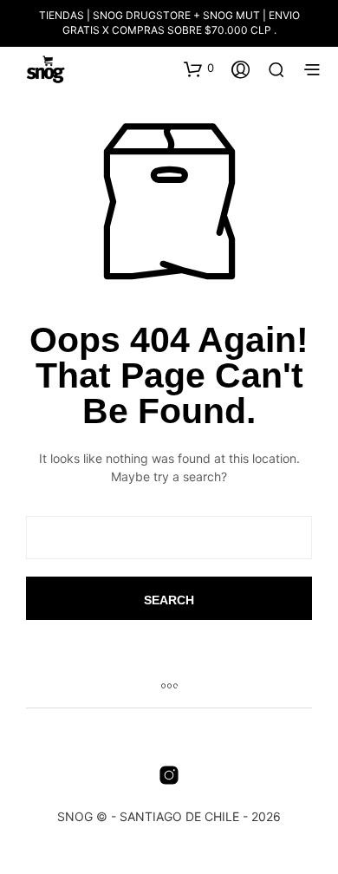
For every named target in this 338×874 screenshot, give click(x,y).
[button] (199, 68)
